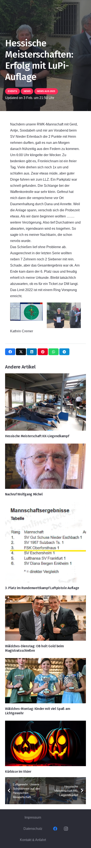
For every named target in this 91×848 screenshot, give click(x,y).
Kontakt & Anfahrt (33, 840)
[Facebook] (55, 828)
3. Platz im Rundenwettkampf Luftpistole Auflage (42, 588)
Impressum (33, 817)
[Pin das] (43, 351)
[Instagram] (66, 828)
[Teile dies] (10, 351)
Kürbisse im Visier (18, 772)
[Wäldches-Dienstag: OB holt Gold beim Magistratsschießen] (45, 618)
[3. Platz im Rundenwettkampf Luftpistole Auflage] (45, 542)
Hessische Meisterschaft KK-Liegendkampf (37, 436)
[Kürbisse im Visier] (45, 743)
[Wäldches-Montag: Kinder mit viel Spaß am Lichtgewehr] (45, 681)
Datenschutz (32, 828)
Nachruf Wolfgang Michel (24, 494)
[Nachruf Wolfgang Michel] (45, 466)
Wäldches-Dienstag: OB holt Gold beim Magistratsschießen (34, 648)
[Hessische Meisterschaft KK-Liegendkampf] (45, 401)
